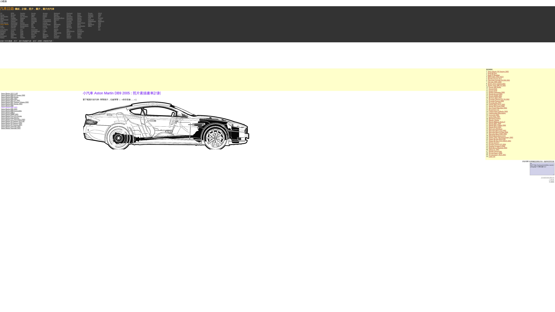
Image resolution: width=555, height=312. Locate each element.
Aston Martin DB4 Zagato (9, 97)
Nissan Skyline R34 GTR (497, 139)
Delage (22, 18)
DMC (21, 21)
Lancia (45, 23)
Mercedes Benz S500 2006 (498, 134)
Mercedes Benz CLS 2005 (497, 130)
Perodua (69, 16)
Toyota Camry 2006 (495, 153)
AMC (1, 21)
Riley (68, 29)
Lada (100, 19)
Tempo (79, 37)
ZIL (99, 27)
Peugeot (69, 18)
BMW (2, 34)
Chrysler (13, 26)
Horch (33, 15)
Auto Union (4, 29)
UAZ (99, 23)
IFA (32, 24)
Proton (69, 24)
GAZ (99, 15)
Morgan (56, 26)
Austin (2, 27)
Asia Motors (4, 23)
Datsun (22, 15)
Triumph (90, 16)
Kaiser (45, 16)
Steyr (79, 24)
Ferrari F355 (493, 89)
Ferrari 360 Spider (495, 87)
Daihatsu (14, 37)
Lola (44, 29)
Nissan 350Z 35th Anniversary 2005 (501, 137)
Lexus (45, 26)
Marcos (45, 34)
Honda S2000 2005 (495, 96)
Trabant (90, 15)
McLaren (57, 16)
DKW (22, 19)
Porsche (69, 23)
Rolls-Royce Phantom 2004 (498, 148)
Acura (2, 15)
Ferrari (22, 27)
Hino (21, 36)
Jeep (33, 37)
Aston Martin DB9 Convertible (11, 111)
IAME (33, 23)
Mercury (56, 19)
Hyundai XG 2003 (495, 103)
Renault (69, 27)
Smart (79, 21)
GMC (22, 34)
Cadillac (13, 18)
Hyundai (34, 21)
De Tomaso (24, 16)
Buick (12, 16)
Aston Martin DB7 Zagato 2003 (11, 104)
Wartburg (91, 24)
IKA (32, 26)
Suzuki (79, 33)
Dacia (13, 33)
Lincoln (45, 27)
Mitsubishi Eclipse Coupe (497, 135)
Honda (33, 13)
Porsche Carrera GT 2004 (497, 144)
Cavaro (13, 21)
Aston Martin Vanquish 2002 (11, 126)
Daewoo (13, 34)
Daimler (22, 13)
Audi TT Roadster (494, 75)
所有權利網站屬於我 (547, 177)
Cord (12, 31)
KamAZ (100, 18)
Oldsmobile (57, 33)
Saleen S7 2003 (494, 149)
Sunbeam (80, 31)
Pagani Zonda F (494, 142)
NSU (55, 31)
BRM (12, 13)
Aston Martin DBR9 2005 (9, 114)
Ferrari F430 (493, 90)
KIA (44, 18)
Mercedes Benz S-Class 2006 (498, 132)
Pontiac (69, 21)
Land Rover (47, 24)
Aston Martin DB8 (7, 105)
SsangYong (81, 23)
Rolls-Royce (70, 31)
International (35, 31)
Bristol (2, 37)
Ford (21, 31)
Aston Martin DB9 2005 (9, 109)
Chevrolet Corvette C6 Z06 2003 (499, 80)
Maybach (57, 13)
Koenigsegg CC (494, 109)
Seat (79, 15)
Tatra (79, 36)
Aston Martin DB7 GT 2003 (10, 100)
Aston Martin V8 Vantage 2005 (498, 71)
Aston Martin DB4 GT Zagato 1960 (13, 95)
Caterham (14, 19)
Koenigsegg (47, 19)
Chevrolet (14, 24)
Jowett (45, 15)
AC (1, 13)
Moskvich (101, 21)
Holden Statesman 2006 (497, 92)
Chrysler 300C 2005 (495, 82)
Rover (69, 33)
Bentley (2, 33)
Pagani (56, 37)
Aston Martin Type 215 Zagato (11, 116)
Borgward (3, 36)
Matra (45, 37)
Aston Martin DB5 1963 (9, 99)
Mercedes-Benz (59, 18)
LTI (44, 33)
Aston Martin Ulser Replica (10, 118)
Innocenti (34, 29)
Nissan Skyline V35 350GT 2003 (500, 141)
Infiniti (33, 27)
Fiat (21, 29)
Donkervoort (24, 24)
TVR (89, 18)
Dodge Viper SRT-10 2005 (497, 85)
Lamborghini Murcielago (497, 113)
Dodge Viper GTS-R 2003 (496, 83)
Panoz (69, 15)
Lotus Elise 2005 (494, 116)
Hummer (34, 19)
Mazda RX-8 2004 (495, 127)
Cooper (13, 29)
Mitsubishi (57, 24)
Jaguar (33, 36)
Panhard (69, 13)
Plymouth (70, 19)
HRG (32, 16)
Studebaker (81, 26)
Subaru (79, 29)
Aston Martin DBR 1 (8, 112)
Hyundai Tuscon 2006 (496, 101)
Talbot (79, 34)
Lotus (45, 31)
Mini (55, 23)
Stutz (79, 27)
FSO (21, 33)
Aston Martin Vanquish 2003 (11, 128)
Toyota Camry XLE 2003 (497, 155)
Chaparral (14, 23)
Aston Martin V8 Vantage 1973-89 (12, 121)
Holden (22, 37)
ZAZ (99, 26)
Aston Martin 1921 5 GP (9, 93)
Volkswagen (92, 21)
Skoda (79, 19)
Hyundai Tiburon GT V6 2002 (499, 99)
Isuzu (33, 34)
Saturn (69, 37)
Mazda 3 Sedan (494, 120)
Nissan (56, 29)
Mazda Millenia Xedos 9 (497, 122)
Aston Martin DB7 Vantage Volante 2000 (15, 102)
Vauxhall (91, 19)
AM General (4, 19)
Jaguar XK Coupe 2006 (497, 106)
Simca (79, 18)
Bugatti (13, 15)
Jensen (45, 13)
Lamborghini (47, 21)
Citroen (13, 27)
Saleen (69, 36)
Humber (33, 18)
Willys (90, 26)
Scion (79, 13)
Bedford (3, 31)
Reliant (69, 26)
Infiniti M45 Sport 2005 (497, 104)
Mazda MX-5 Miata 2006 (497, 125)
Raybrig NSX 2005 (495, 97)
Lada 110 (492, 156)
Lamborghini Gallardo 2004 (498, 111)
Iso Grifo (34, 33)
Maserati (45, 36)
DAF (12, 36)
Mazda (56, 15)
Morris (56, 27)
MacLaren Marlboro (495, 129)
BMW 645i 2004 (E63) (496, 77)
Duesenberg (24, 26)
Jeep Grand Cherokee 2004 (498, 108)
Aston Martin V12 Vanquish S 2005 (13, 119)
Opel (55, 34)
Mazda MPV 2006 (495, 123)
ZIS (99, 29)
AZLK (100, 13)
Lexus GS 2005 (494, 115)
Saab (68, 34)
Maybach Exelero (495, 118)
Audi (1, 26)
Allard (2, 18)
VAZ (99, 24)
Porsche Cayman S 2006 (497, 146)
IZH (99, 16)
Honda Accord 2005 (495, 94)
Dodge (22, 23)
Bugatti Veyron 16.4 (495, 78)
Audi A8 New (492, 73)
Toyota (90, 13)
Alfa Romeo (4, 16)
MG (55, 21)
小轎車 (551, 180)
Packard (56, 36)
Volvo (90, 23)
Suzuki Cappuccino (495, 151)
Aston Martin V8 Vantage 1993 (11, 123)
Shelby (79, 16)
